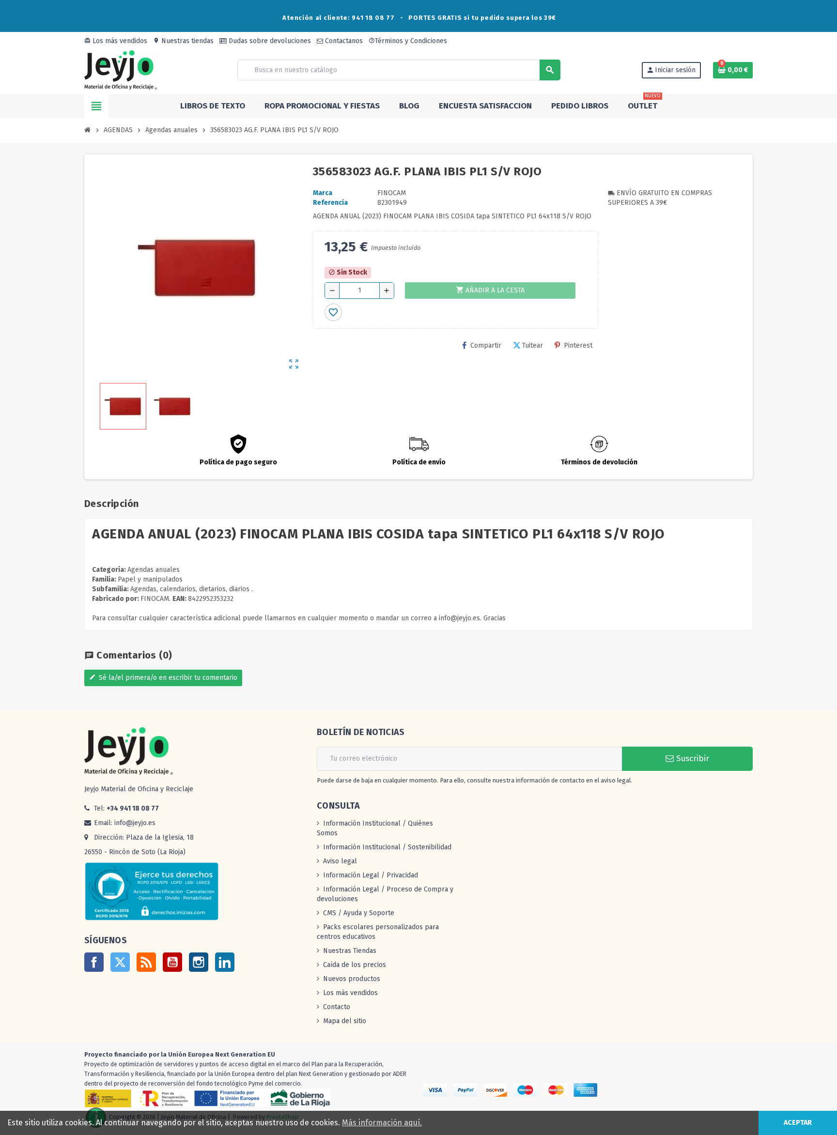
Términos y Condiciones (408, 41)
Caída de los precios (354, 965)
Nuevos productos (351, 979)
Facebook (94, 962)
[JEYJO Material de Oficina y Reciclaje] (120, 69)
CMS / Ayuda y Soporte (358, 913)
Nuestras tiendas (183, 41)
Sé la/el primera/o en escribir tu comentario (163, 678)
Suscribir (691, 758)
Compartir (485, 345)
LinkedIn (224, 962)
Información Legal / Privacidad (370, 875)
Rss (146, 962)
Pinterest (578, 345)
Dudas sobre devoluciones (269, 41)
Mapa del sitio (344, 1021)
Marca (322, 193)
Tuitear (532, 345)
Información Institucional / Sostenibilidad (387, 847)
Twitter (120, 962)
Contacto (336, 1007)
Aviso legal (340, 861)
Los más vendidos (115, 41)
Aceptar (798, 1123)
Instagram (198, 962)
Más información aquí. (382, 1122)
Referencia (330, 203)
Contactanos (343, 41)
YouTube (172, 962)
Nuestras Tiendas (349, 951)
